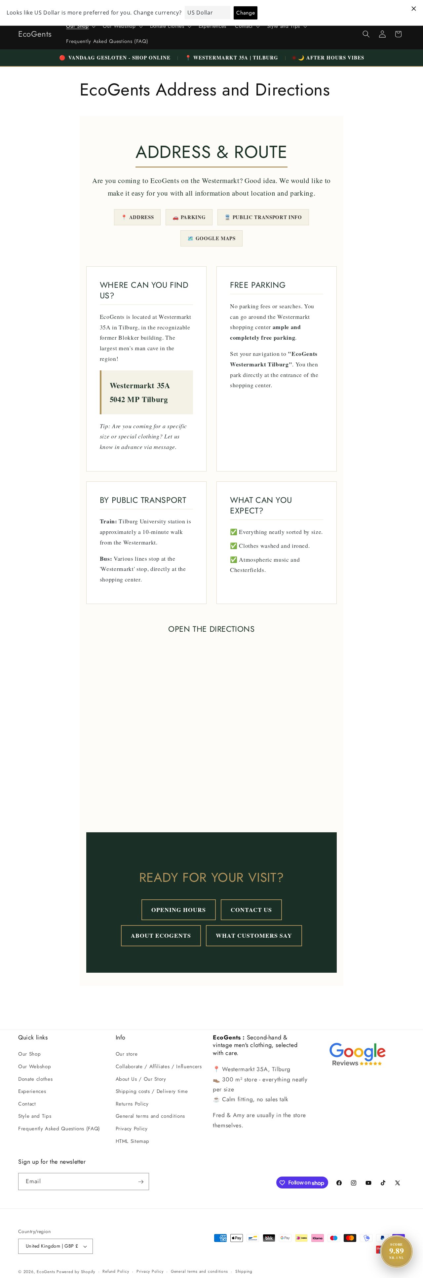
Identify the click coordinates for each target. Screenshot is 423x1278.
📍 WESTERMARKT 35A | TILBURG (231, 57)
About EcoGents (161, 935)
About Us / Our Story (141, 1078)
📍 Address (137, 217)
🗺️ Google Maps (211, 238)
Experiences (32, 1091)
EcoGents (46, 1272)
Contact (27, 1103)
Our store (127, 1054)
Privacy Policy (132, 1128)
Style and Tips (34, 1116)
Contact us (251, 909)
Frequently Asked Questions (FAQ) (59, 1128)
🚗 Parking (189, 217)
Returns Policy (132, 1103)
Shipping (243, 1271)
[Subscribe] (141, 1181)
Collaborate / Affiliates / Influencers (159, 1066)
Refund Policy (115, 1271)
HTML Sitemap (132, 1141)
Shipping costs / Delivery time (152, 1091)
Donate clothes (35, 1078)
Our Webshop (34, 1066)
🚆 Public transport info (263, 217)
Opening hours (178, 909)
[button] (80, 26)
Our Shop (29, 1054)
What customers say (254, 935)
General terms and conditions (150, 1116)
